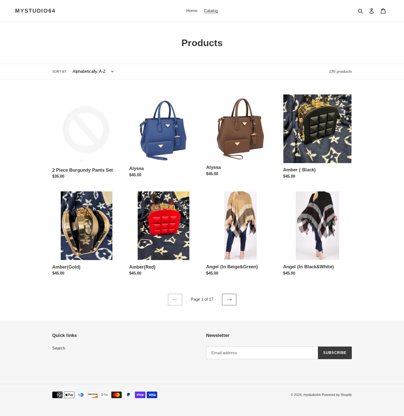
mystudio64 (35, 11)
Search (58, 348)
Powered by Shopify (337, 395)
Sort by (59, 72)
